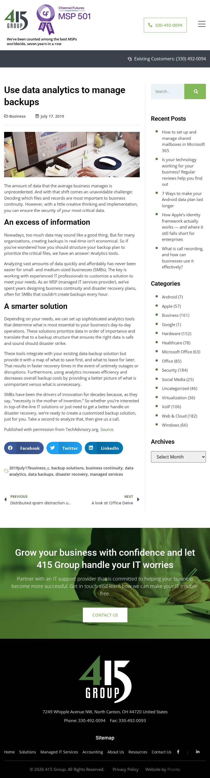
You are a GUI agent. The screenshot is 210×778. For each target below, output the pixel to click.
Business (17, 116)
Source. (107, 429)
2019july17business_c (29, 468)
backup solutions (67, 468)
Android (169, 297)
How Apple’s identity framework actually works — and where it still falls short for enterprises (182, 227)
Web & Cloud (174, 416)
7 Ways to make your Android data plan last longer (182, 199)
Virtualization (174, 397)
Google (168, 324)
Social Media (173, 379)
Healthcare (172, 342)
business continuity (104, 468)
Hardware (171, 333)
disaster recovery (72, 474)
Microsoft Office (177, 351)
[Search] (195, 91)
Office (167, 361)
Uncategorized (175, 388)
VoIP (166, 406)
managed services (106, 474)
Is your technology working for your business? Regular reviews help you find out (182, 172)
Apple (167, 306)
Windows (170, 425)
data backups (40, 474)
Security (169, 370)
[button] (24, 448)
